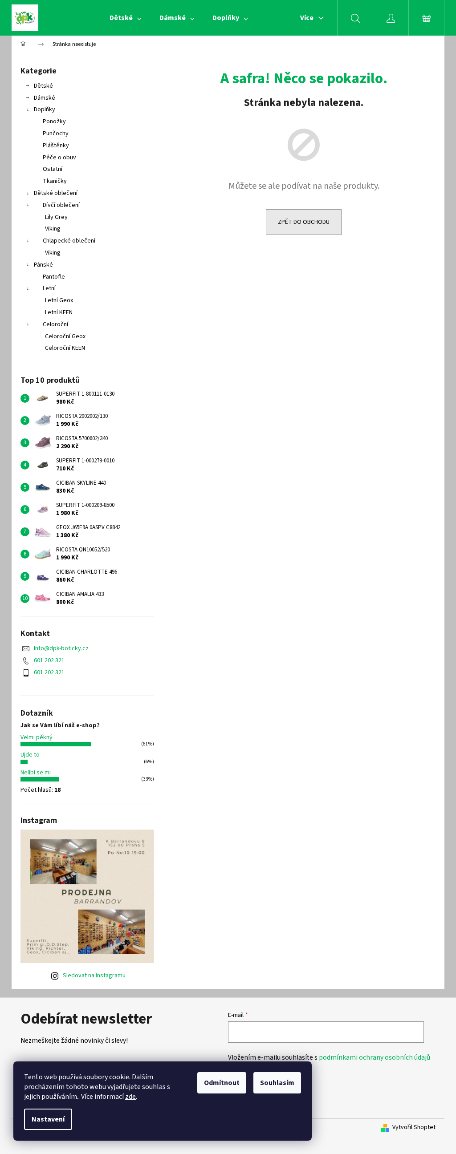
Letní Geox (59, 300)
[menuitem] (126, 18)
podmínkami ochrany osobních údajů (374, 1057)
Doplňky (44, 109)
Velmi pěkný (36, 737)
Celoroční (55, 324)
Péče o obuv (59, 157)
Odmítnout (222, 1083)
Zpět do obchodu (304, 222)
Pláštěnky (56, 145)
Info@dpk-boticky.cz (61, 648)
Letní (49, 288)
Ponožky (54, 121)
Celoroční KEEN (65, 348)
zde (130, 1096)
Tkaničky (55, 181)
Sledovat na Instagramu (94, 975)
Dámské (44, 97)
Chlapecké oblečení (69, 240)
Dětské (43, 85)
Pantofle (54, 276)
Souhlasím (277, 1083)
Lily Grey (56, 217)
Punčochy (56, 133)
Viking (53, 228)
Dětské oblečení (55, 193)
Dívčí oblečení (61, 205)
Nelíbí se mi (35, 772)
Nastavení (48, 1119)
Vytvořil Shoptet (414, 1127)
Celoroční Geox (65, 336)
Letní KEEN (59, 312)
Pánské (43, 264)
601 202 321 (49, 660)
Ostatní (52, 169)
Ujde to (30, 754)
